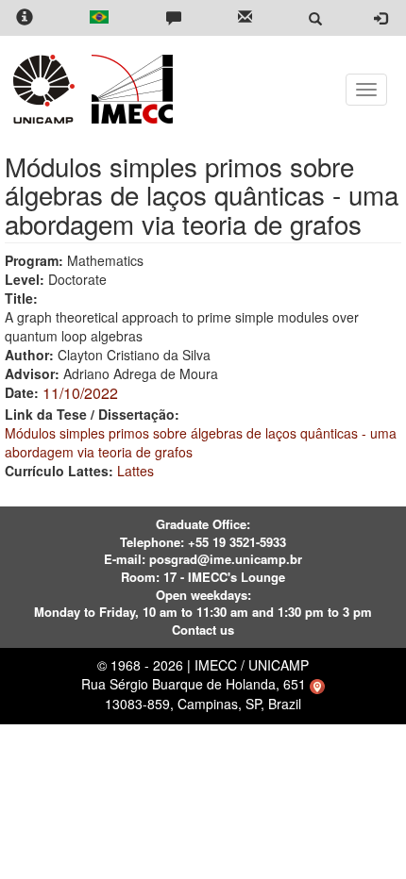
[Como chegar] (317, 683)
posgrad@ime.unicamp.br (225, 559)
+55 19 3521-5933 (237, 542)
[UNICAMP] (47, 89)
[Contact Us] (174, 18)
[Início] (129, 89)
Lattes (135, 470)
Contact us (203, 630)
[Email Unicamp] (245, 18)
